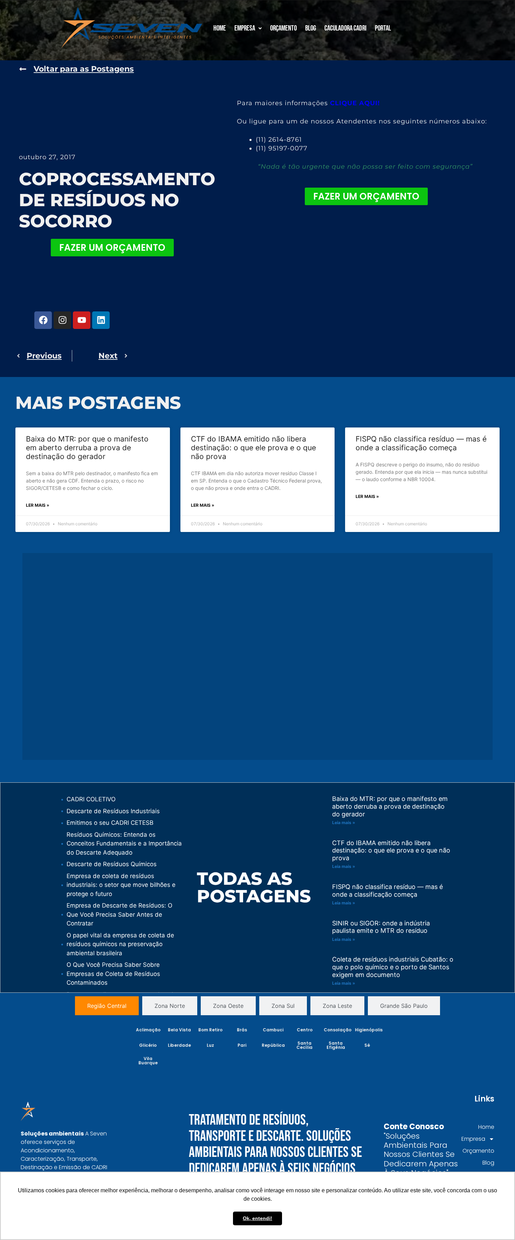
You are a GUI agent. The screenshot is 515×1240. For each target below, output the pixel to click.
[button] (248, 28)
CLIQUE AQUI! (355, 103)
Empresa (244, 28)
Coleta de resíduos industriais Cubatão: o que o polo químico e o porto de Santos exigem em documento (392, 967)
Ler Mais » (37, 505)
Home (219, 28)
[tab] (107, 1005)
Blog (310, 28)
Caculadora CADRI (345, 28)
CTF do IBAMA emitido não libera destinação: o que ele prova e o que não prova (253, 447)
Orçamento (283, 28)
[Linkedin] (101, 320)
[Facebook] (43, 320)
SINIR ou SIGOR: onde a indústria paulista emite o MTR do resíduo (381, 927)
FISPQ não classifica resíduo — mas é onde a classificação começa (421, 443)
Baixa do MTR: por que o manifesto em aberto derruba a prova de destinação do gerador (87, 447)
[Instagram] (62, 320)
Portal (383, 28)
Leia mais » (343, 822)
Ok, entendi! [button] (257, 1218)
